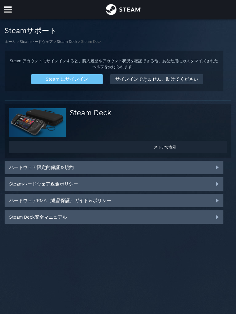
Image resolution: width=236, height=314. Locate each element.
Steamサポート (31, 30)
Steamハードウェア (36, 41)
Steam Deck (67, 41)
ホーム (10, 41)
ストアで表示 (165, 147)
